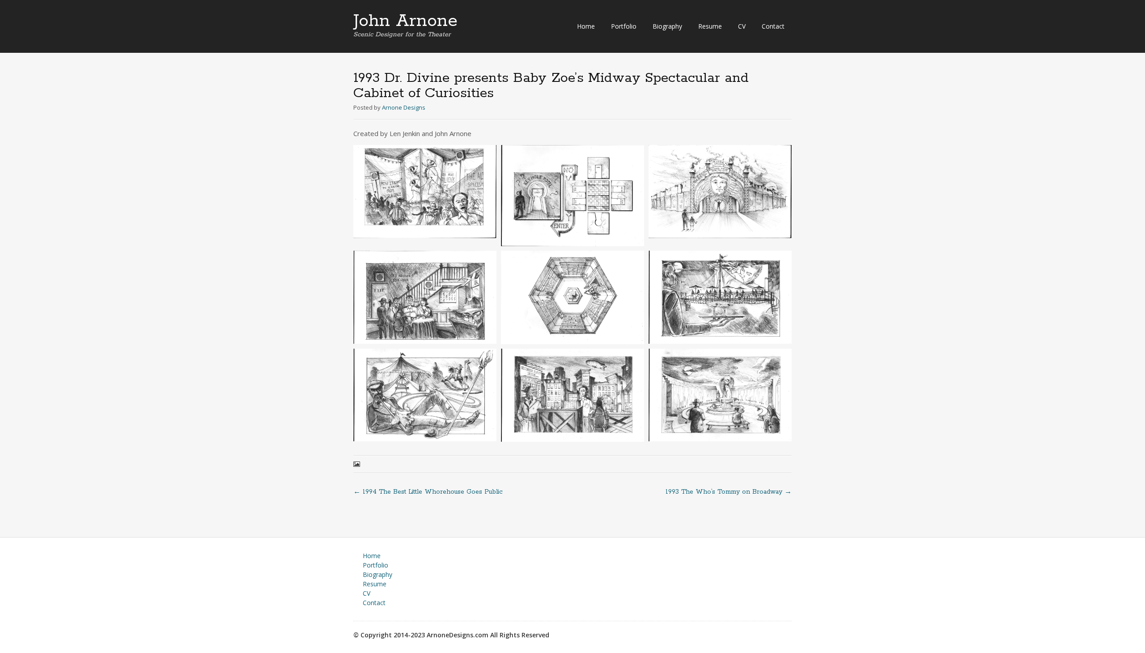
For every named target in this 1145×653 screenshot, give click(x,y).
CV (742, 26)
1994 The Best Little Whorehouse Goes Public (428, 492)
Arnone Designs (403, 107)
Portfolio (623, 26)
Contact (773, 26)
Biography (667, 26)
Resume (710, 26)
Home (586, 26)
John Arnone (405, 21)
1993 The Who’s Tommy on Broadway (729, 492)
